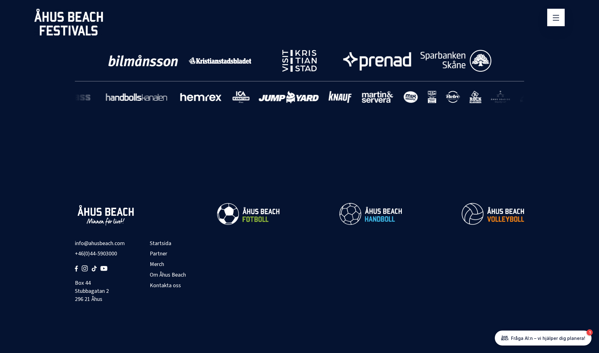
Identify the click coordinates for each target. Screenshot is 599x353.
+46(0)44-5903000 (96, 254)
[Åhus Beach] (68, 22)
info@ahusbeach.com (100, 243)
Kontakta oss (165, 285)
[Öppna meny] (556, 17)
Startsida (160, 243)
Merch (157, 264)
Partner (158, 254)
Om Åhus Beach (168, 275)
